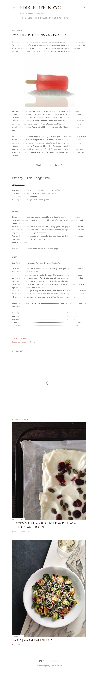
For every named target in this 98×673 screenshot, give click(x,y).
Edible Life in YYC (40, 8)
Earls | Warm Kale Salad (32, 640)
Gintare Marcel (56, 666)
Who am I (32, 18)
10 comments (24, 645)
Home (23, 18)
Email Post (23, 338)
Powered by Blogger (51, 661)
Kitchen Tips (54, 18)
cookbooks (31, 342)
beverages (22, 342)
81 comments (24, 532)
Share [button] (14, 338)
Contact (42, 18)
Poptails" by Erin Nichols (61, 52)
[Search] (84, 7)
